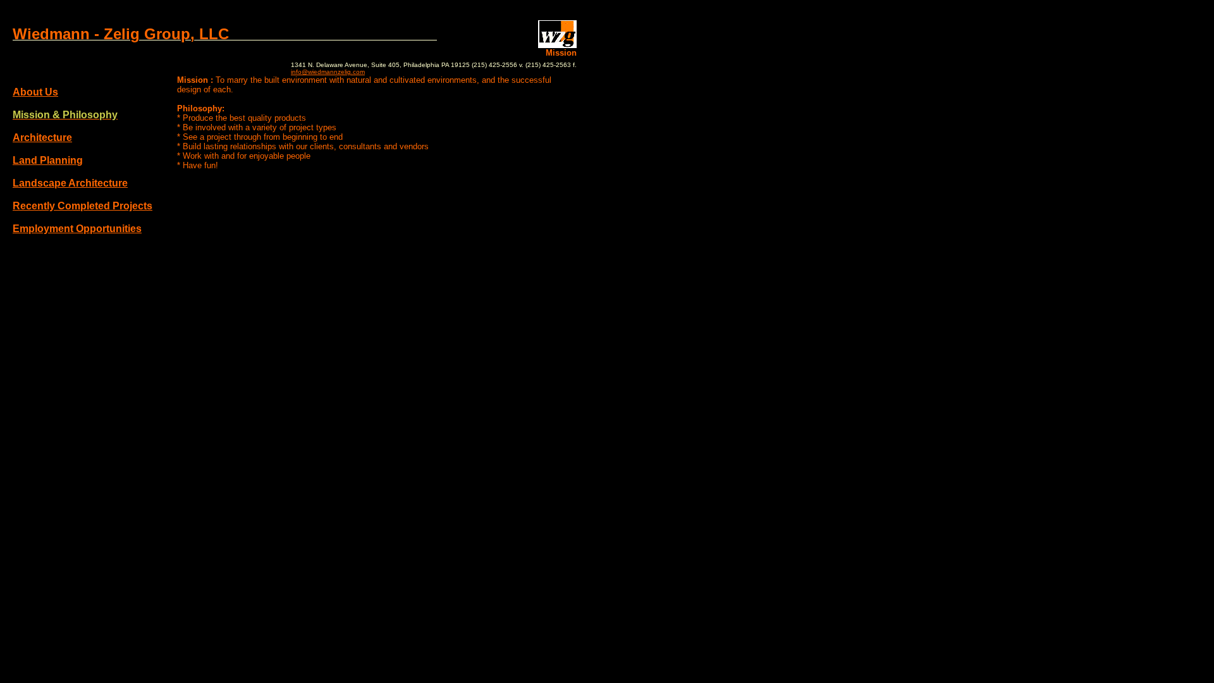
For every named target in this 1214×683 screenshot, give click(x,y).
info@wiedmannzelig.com (328, 71)
